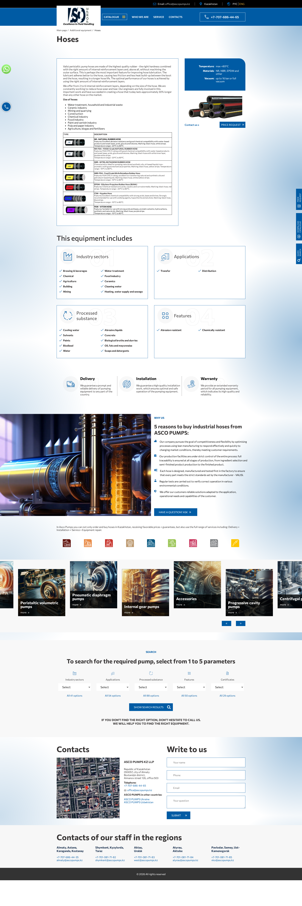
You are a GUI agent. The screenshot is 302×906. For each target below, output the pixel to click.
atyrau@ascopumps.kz (185, 860)
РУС (235, 3)
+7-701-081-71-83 (144, 857)
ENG (242, 3)
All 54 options (113, 695)
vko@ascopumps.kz (222, 860)
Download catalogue (299, 227)
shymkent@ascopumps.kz (110, 860)
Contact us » (192, 124)
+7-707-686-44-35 (67, 857)
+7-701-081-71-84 (183, 857)
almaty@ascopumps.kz (70, 860)
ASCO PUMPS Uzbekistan (138, 802)
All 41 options (74, 695)
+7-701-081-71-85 (221, 857)
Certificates (227, 679)
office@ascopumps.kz (177, 3)
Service (158, 16)
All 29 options (227, 695)
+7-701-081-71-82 (105, 857)
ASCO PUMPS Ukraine (136, 799)
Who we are (140, 16)
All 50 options (189, 695)
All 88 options (151, 695)
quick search (299, 252)
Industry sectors (74, 679)
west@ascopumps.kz (146, 860)
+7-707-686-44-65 (225, 17)
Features (189, 679)
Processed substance (151, 679)
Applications (113, 679)
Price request (231, 124)
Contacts (175, 16)
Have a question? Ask (173, 512)
